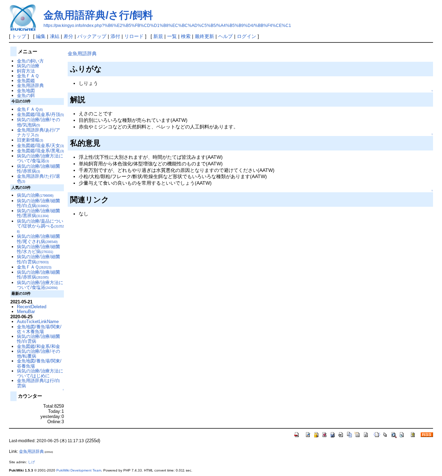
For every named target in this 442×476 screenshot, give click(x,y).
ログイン (246, 36)
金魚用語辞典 (82, 53)
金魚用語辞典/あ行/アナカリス (38, 132)
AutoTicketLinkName (38, 321)
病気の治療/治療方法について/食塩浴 (40, 158)
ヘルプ (225, 36)
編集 (41, 36)
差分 (68, 36)
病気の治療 (28, 65)
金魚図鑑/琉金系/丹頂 (40, 114)
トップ (19, 36)
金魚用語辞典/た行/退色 (38, 179)
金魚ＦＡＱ (28, 75)
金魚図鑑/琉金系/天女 (40, 145)
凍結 (54, 36)
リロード (134, 36)
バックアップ (91, 36)
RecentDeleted (31, 306)
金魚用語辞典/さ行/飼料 (98, 15)
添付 (115, 36)
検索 (186, 36)
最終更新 (204, 36)
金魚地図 (26, 90)
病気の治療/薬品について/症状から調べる (40, 226)
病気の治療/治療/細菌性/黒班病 (38, 213)
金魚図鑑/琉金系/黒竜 (40, 150)
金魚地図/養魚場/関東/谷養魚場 (39, 363)
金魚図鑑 (26, 80)
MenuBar (26, 311)
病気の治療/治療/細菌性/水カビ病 (38, 249)
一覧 (172, 36)
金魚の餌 (26, 95)
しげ (31, 462)
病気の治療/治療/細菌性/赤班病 (38, 169)
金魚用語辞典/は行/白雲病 (38, 383)
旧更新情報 (30, 140)
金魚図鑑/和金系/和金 (38, 346)
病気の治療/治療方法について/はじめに (40, 373)
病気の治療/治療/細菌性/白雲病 (38, 259)
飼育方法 (26, 71)
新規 (158, 36)
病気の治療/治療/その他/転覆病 (38, 354)
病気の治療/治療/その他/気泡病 (38, 122)
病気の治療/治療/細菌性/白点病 (38, 203)
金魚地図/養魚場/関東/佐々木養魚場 (39, 329)
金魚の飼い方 (30, 61)
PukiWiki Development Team (78, 470)
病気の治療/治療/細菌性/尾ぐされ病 (38, 239)
